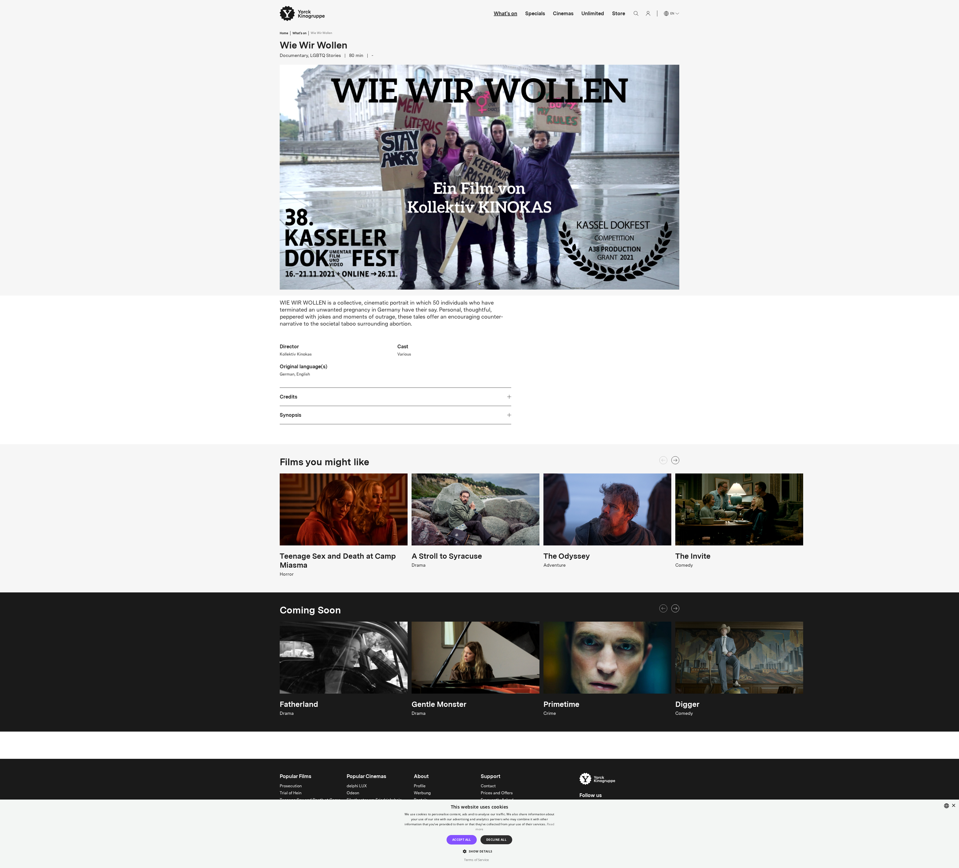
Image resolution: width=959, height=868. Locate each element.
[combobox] (946, 805)
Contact (488, 786)
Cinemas (563, 13)
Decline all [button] (496, 840)
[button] (479, 177)
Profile (420, 786)
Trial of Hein (290, 793)
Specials (535, 13)
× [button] (953, 806)
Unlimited (592, 13)
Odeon (353, 793)
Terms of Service (476, 860)
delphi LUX (357, 786)
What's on (505, 13)
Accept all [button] (461, 840)
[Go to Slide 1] (479, 284)
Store (618, 13)
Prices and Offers (497, 793)
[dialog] (479, 834)
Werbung (422, 793)
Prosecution (291, 786)
